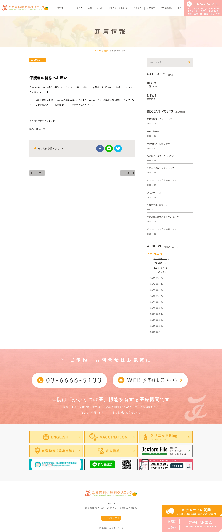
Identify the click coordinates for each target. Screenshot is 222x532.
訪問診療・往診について (158, 192)
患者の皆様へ (153, 131)
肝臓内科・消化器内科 (118, 8)
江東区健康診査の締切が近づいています (165, 217)
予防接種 (138, 8)
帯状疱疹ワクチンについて (159, 119)
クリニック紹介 (76, 8)
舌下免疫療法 (166, 8)
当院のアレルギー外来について (161, 156)
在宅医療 (151, 8)
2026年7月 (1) (161, 263)
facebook (100, 148)
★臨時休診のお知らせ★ (158, 143)
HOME (60, 8)
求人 (180, 8)
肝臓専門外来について (157, 205)
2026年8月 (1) (161, 258)
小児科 (100, 8)
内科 (90, 8)
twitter (118, 148)
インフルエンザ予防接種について (162, 180)
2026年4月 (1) (161, 272)
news (37, 60)
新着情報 (105, 51)
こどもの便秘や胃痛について (160, 168)
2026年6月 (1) (161, 267)
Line (109, 148)
